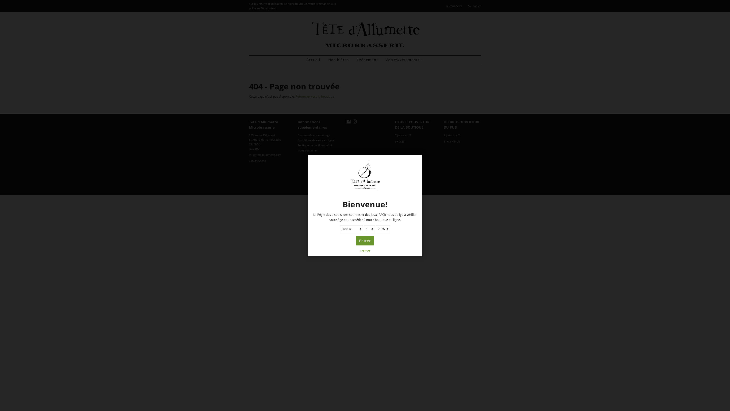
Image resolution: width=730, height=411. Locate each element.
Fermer (365, 251)
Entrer (365, 240)
